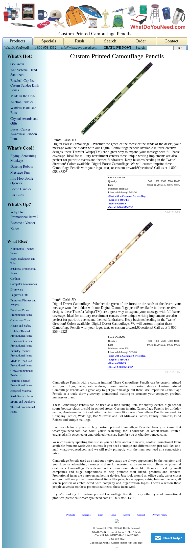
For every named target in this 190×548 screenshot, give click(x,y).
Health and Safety (20, 325)
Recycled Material (20, 390)
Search (110, 40)
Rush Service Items (21, 396)
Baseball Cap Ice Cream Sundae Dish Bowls (24, 85)
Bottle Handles (20, 189)
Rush (79, 40)
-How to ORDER (117, 203)
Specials (48, 40)
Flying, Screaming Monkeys (23, 158)
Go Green (17, 64)
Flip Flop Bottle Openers (21, 180)
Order (141, 40)
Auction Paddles (21, 101)
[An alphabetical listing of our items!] (93, 28)
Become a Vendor (22, 222)
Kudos (15, 228)
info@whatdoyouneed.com (79, 47)
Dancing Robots (21, 166)
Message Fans (20, 172)
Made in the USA (22, 96)
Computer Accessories (23, 284)
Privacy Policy (159, 515)
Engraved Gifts (19, 295)
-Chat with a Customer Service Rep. (127, 196)
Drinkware (16, 289)
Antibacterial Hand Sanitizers (23, 72)
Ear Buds (17, 195)
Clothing (15, 278)
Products (17, 40)
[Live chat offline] (168, 538)
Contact (171, 40)
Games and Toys (20, 320)
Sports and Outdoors (22, 401)
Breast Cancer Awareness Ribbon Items (23, 134)
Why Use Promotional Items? (24, 214)
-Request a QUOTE (118, 199)
